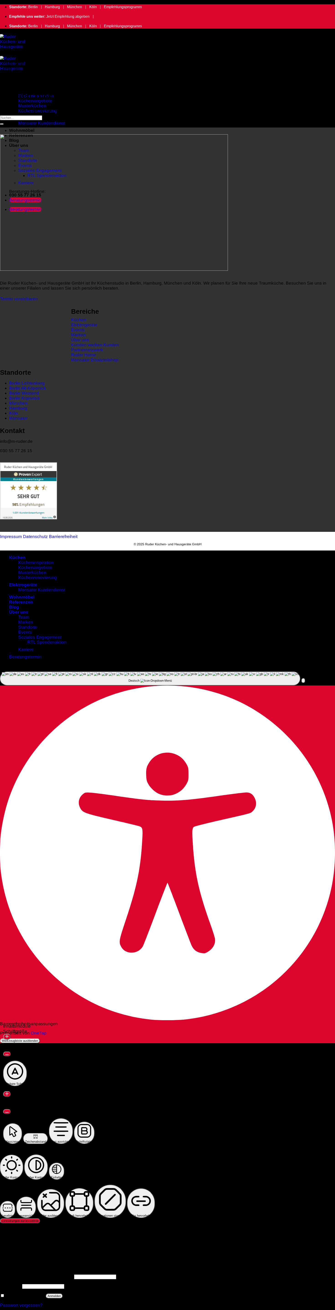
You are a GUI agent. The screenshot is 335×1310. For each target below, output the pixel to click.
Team (23, 617)
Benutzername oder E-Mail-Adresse (36, 1276)
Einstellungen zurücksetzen (20, 1221)
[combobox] (150, 679)
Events (25, 632)
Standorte (27, 627)
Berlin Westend (24, 393)
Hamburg (52, 7)
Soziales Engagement (40, 637)
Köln (93, 7)
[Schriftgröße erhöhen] (7, 1037)
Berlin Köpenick (24, 398)
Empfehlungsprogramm (123, 7)
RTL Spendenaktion (47, 642)
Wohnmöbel (21, 130)
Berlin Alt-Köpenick (27, 388)
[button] (303, 680)
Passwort (10, 1286)
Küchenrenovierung (37, 577)
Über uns (18, 612)
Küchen (17, 90)
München (74, 7)
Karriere (26, 649)
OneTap (38, 1033)
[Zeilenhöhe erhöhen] (7, 1094)
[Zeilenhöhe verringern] (7, 1111)
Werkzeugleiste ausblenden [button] (20, 1040)
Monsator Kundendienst (41, 123)
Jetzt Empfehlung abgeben (68, 16)
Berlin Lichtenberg (27, 383)
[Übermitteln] (2, 124)
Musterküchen (32, 105)
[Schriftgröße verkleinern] (7, 1054)
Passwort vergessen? (21, 1305)
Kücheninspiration (36, 562)
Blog (14, 607)
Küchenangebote (35, 567)
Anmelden (54, 1296)
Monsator (18, 418)
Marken (25, 622)
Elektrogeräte (23, 584)
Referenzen (21, 602)
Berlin (33, 7)
